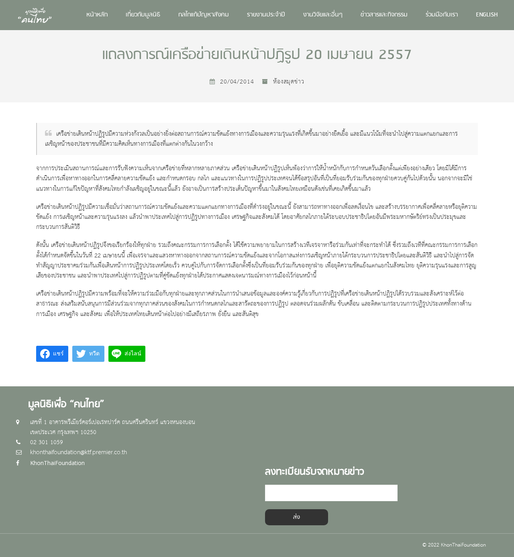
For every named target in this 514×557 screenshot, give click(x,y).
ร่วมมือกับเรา (442, 15)
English (487, 15)
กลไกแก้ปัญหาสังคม (203, 15)
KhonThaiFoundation (57, 463)
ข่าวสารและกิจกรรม (384, 15)
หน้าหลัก (97, 15)
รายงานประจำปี (266, 15)
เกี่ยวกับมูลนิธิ (143, 15)
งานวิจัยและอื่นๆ (323, 15)
